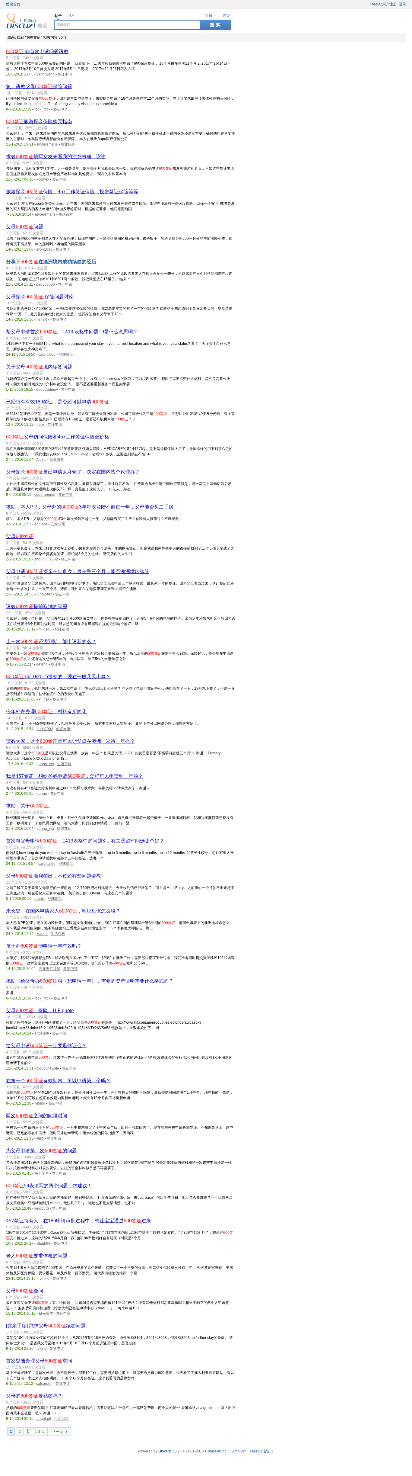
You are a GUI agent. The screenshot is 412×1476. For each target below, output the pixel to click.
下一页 (57, 1431)
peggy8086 (45, 284)
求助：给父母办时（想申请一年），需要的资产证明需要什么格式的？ (89, 980)
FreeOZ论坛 (260, 1451)
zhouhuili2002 (46, 559)
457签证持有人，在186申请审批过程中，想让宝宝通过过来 (78, 1220)
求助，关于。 (29, 805)
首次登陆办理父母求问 (39, 1360)
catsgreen (44, 1383)
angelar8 (41, 1033)
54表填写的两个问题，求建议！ (49, 1185)
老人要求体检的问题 (36, 1255)
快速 (208, 16)
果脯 (40, 1138)
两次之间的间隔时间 (36, 1115)
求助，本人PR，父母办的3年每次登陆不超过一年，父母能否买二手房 (89, 506)
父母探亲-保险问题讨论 (40, 296)
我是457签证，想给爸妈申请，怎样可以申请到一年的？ (74, 776)
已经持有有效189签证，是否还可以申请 (57, 401)
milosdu (45, 629)
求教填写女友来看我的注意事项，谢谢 (56, 156)
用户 (70, 16)
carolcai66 (46, 354)
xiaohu (42, 934)
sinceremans (47, 144)
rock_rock (42, 109)
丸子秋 (44, 699)
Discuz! (164, 1451)
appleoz (41, 524)
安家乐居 (58, 524)
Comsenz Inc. (216, 1451)
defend (42, 664)
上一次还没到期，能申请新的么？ (51, 641)
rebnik (39, 899)
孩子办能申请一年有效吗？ (44, 945)
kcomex (42, 179)
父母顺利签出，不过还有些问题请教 (53, 875)
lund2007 (44, 594)
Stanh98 (43, 1243)
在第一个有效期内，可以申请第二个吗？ (58, 1080)
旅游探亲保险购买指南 (39, 121)
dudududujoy (47, 389)
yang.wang (45, 74)
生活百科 (66, 214)
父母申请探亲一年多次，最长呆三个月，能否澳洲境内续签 (77, 571)
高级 (226, 16)
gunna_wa (45, 764)
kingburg (41, 1208)
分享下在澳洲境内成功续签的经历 (51, 261)
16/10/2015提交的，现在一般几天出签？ (58, 676)
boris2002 (44, 729)
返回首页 (13, 4)
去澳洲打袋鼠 (49, 969)
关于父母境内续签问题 (39, 366)
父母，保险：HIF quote (40, 1010)
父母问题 (24, 226)
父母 (19, 536)
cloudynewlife (47, 1068)
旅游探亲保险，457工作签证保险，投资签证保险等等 (72, 191)
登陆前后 (66, 354)
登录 (402, 4)
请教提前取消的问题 (36, 606)
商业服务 (68, 144)
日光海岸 (46, 1313)
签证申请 (65, 74)
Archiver (239, 1451)
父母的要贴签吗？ (34, 1395)
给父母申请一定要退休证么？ (46, 1045)
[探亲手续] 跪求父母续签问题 (45, 1325)
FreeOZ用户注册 (383, 4)
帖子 (58, 16)
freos (40, 424)
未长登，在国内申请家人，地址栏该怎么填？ (63, 910)
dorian (41, 793)
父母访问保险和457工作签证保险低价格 (57, 436)
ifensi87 (42, 319)
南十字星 (41, 1173)
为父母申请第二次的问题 (41, 1150)
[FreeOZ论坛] (27, 27)
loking (41, 1348)
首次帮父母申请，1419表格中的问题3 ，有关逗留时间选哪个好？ (85, 840)
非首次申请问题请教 (37, 51)
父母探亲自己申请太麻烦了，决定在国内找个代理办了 (73, 471)
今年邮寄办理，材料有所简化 (46, 711)
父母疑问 (24, 1290)
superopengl (44, 495)
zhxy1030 (44, 249)
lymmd (39, 1103)
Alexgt (41, 459)
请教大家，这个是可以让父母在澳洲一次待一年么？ (70, 741)
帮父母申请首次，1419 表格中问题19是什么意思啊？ (72, 331)
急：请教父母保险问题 (39, 86)
